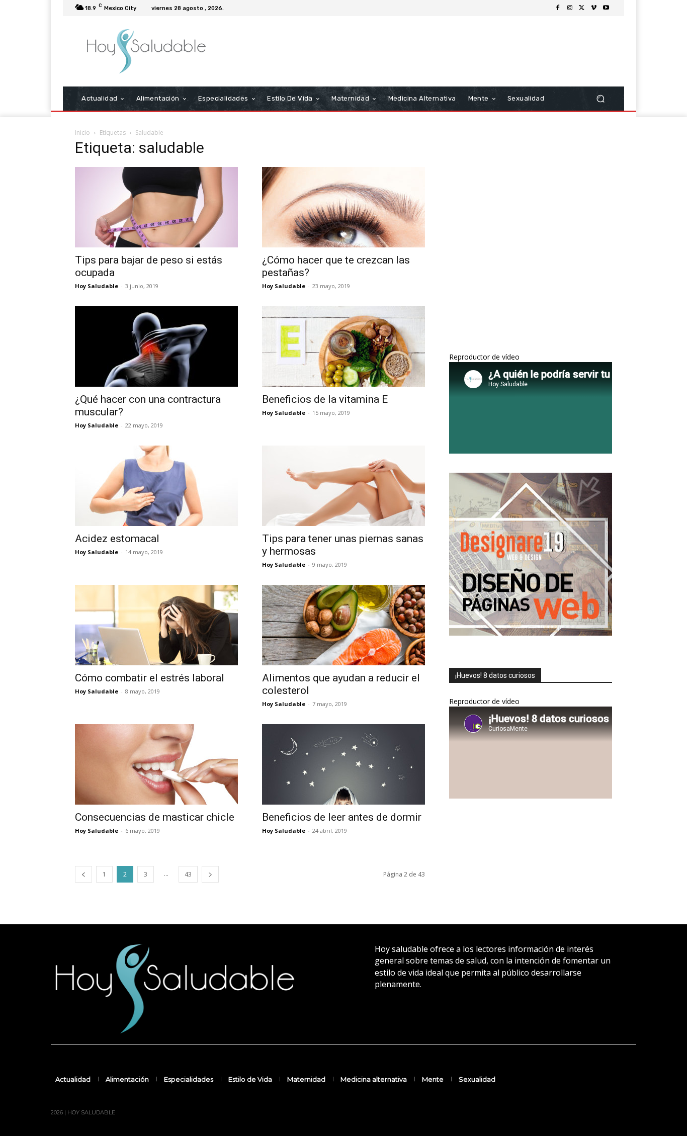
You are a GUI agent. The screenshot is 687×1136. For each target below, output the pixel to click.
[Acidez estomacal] (156, 486)
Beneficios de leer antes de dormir (341, 817)
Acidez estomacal (117, 539)
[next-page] (210, 874)
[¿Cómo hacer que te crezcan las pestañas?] (343, 207)
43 (188, 874)
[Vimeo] (594, 8)
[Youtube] (606, 8)
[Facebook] (558, 8)
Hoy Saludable (96, 286)
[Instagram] (570, 8)
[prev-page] (83, 874)
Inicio (82, 132)
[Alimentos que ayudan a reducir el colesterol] (343, 625)
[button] (600, 99)
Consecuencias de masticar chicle (154, 817)
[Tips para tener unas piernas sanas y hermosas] (343, 486)
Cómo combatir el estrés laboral (149, 678)
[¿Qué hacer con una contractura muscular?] (156, 346)
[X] (582, 8)
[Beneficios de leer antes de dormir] (343, 764)
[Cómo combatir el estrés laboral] (156, 625)
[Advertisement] (427, 51)
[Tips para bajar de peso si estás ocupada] (156, 207)
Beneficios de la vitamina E (325, 399)
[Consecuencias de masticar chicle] (156, 764)
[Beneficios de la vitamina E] (343, 346)
